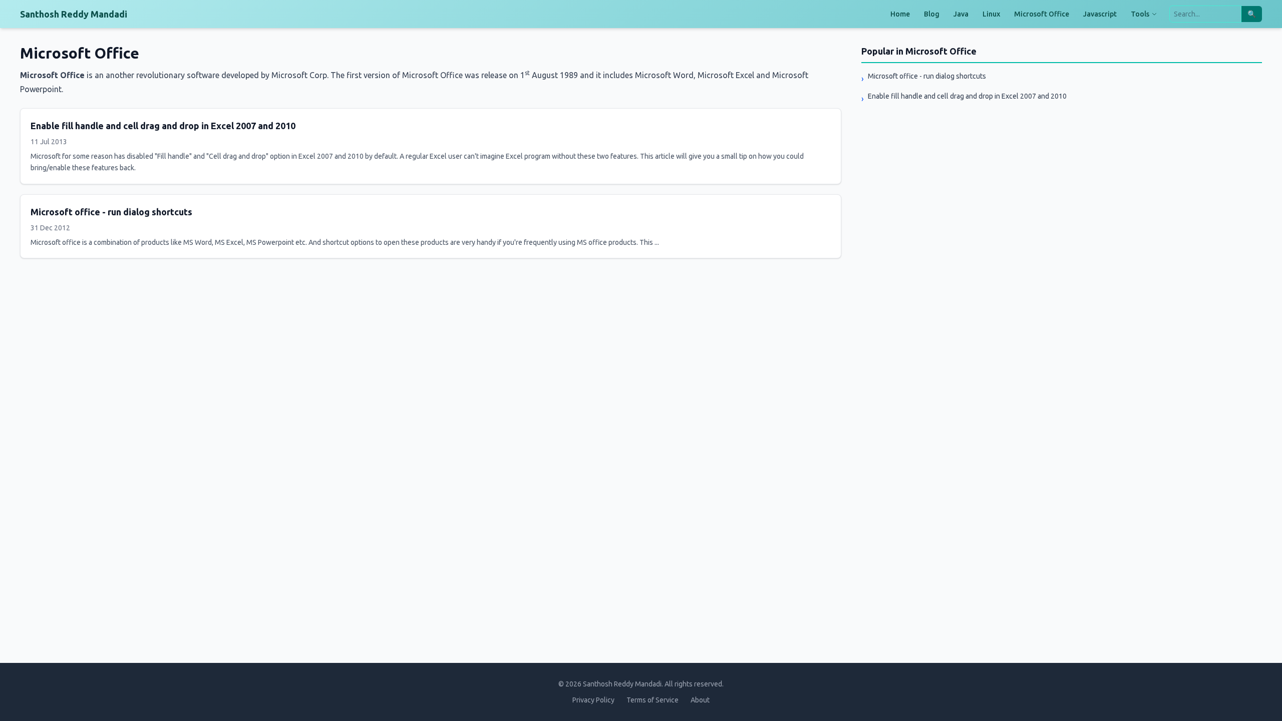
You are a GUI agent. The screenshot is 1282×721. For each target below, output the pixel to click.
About (700, 700)
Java (961, 14)
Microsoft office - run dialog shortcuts (111, 212)
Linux (991, 14)
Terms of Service (652, 700)
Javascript (1100, 14)
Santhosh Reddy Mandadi (73, 14)
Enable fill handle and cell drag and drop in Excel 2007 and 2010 (163, 126)
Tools (1140, 14)
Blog (931, 14)
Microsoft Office (1041, 14)
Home (900, 14)
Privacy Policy (593, 700)
